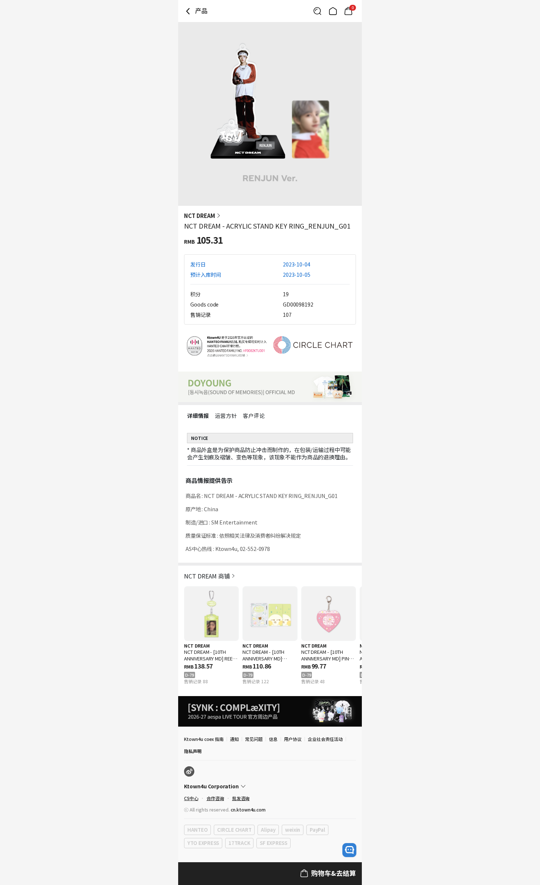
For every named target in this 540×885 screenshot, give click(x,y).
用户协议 (293, 739)
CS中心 (191, 798)
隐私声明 (193, 751)
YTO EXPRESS (203, 842)
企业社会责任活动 (325, 739)
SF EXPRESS (273, 842)
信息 (273, 739)
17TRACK (239, 842)
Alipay (268, 829)
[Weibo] (189, 771)
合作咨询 (215, 798)
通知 (234, 739)
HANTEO (197, 829)
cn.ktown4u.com (248, 809)
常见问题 (254, 739)
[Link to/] (333, 11)
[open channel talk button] (349, 850)
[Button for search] (317, 11)
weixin (292, 829)
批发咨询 (241, 798)
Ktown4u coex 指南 (204, 739)
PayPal (317, 829)
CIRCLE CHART (234, 829)
